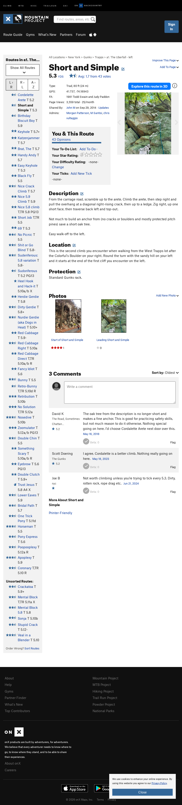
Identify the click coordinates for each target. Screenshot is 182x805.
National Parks (103, 711)
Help (8, 685)
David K (58, 414)
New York (74, 57)
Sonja (22, 618)
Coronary (24, 568)
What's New (47, 34)
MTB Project (102, 685)
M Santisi (96, 113)
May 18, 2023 (100, 459)
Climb (7, 5)
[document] (142, 786)
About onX (13, 763)
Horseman (25, 526)
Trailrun (50, 5)
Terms (100, 799)
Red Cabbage (28, 333)
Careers (10, 770)
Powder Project (104, 704)
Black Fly (25, 176)
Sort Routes (31, 648)
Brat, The (24, 149)
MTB (21, 5)
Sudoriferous (27, 271)
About (9, 678)
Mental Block (28, 597)
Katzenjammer (29, 138)
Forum (81, 34)
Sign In (171, 26)
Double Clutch (29, 474)
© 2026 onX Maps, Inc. (79, 799)
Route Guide (12, 34)
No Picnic (25, 234)
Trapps (99, 57)
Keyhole (24, 132)
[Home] (28, 19)
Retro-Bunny (27, 386)
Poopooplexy (27, 547)
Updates (103, 107)
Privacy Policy (159, 783)
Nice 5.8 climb (29, 207)
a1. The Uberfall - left (120, 57)
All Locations (57, 57)
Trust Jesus (26, 485)
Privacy (112, 799)
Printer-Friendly (60, 513)
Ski (65, 5)
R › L (22, 84)
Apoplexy (25, 557)
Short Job (25, 217)
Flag (173, 442)
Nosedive (25, 417)
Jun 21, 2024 (131, 483)
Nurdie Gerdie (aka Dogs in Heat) (28, 322)
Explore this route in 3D (149, 86)
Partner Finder (15, 698)
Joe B (56, 478)
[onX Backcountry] (88, 6)
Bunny (23, 380)
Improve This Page (164, 60)
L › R (11, 84)
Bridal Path (26, 505)
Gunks (87, 57)
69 (20, 228)
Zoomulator (26, 428)
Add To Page (168, 67)
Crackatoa (25, 587)
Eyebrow (24, 464)
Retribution (26, 396)
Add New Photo (166, 295)
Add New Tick (81, 173)
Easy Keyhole (28, 165)
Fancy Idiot (26, 369)
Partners (66, 34)
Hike (34, 5)
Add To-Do (87, 149)
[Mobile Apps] (92, 34)
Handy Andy (27, 155)
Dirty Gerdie (27, 307)
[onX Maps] (14, 735)
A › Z (33, 84)
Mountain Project (105, 678)
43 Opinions (61, 139)
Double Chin (27, 438)
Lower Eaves (27, 495)
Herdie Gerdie (28, 296)
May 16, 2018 (91, 434)
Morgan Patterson (77, 113)
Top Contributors (17, 711)
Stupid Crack (28, 625)
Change (58, 167)
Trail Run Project (105, 698)
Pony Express (28, 537)
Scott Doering (62, 453)
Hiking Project (103, 691)
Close (142, 792)
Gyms (30, 34)
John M (70, 107)
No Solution (27, 407)
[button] (121, 123)
